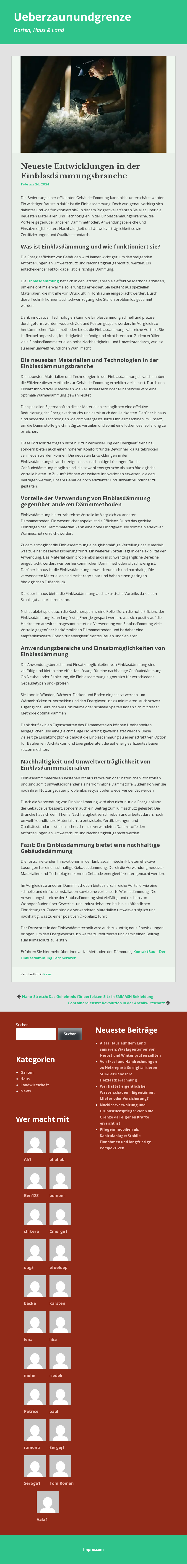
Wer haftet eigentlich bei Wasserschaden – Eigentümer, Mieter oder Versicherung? (127, 1092)
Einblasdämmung (43, 280)
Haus (25, 1078)
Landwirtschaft (35, 1084)
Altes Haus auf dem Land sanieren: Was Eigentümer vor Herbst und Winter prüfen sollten (130, 1049)
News (47, 974)
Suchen (22, 1024)
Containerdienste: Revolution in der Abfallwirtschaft (116, 1002)
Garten (27, 1072)
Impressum (93, 1549)
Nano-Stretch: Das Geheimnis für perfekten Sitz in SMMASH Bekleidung (87, 996)
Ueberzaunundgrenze (72, 16)
